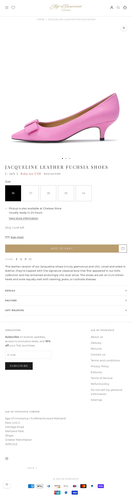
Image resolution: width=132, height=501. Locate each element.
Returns (96, 348)
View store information (23, 218)
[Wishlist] (13, 7)
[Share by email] (30, 259)
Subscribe (19, 365)
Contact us (98, 354)
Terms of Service (102, 378)
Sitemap (96, 399)
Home (41, 19)
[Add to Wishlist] (123, 249)
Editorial (96, 372)
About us (97, 336)
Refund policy (100, 383)
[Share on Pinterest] (25, 259)
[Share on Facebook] (16, 259)
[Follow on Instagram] (6, 458)
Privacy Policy (100, 366)
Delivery (96, 342)
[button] (66, 237)
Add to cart (62, 248)
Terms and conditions (105, 360)
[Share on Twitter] (21, 259)
